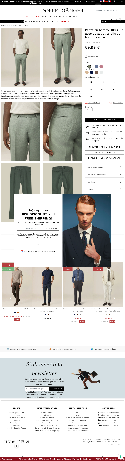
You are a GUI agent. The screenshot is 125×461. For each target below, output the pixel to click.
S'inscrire (51, 228)
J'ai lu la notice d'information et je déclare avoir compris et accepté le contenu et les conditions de (38, 235)
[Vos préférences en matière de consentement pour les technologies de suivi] (120, 456)
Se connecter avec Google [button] (39, 251)
